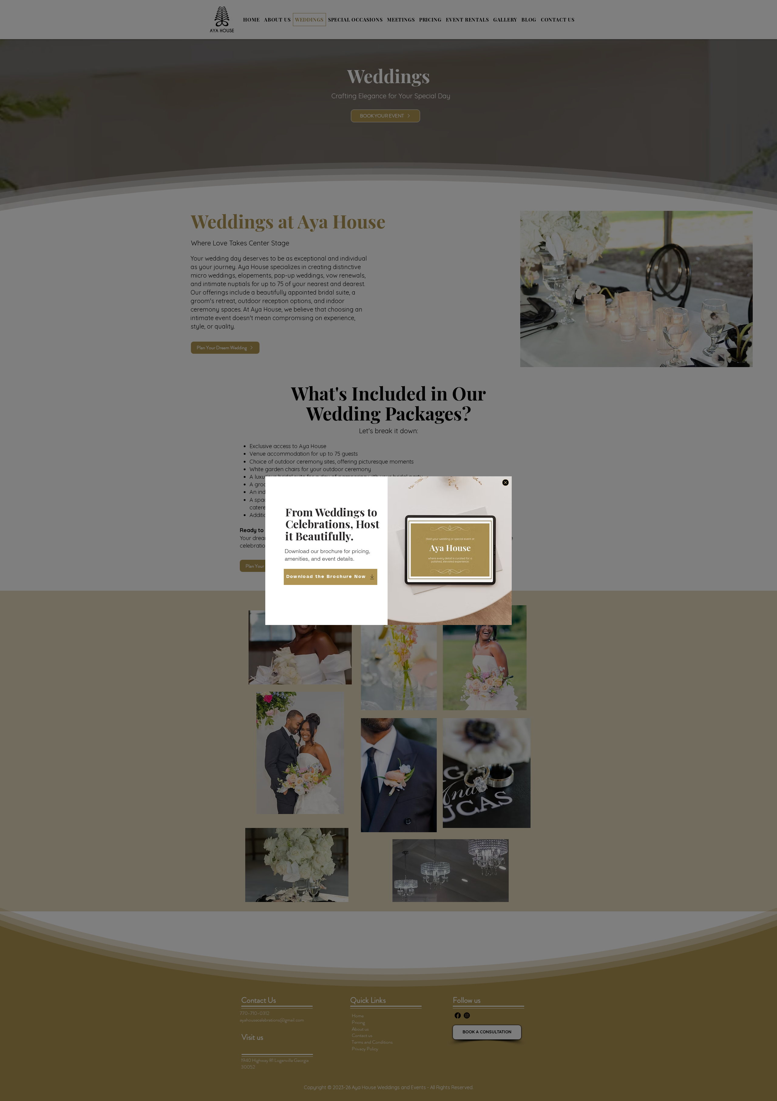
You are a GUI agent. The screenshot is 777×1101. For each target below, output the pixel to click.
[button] (505, 482)
